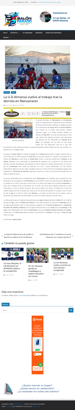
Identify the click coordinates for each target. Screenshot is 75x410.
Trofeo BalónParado (53, 33)
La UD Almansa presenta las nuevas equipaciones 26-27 (49, 3)
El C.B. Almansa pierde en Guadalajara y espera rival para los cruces (35, 271)
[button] (18, 32)
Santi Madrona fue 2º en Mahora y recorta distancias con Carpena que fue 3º (55, 235)
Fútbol (13, 92)
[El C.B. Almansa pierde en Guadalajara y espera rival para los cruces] (37, 249)
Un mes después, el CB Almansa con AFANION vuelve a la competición (12, 267)
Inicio (5, 33)
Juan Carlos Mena (19, 105)
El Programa (27, 33)
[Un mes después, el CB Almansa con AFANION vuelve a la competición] (13, 249)
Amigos (5, 37)
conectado (22, 295)
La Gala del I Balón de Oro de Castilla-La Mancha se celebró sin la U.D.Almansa (18, 235)
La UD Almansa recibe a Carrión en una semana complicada (62, 266)
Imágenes (38, 33)
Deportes (13, 33)
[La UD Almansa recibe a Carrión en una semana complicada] (62, 249)
